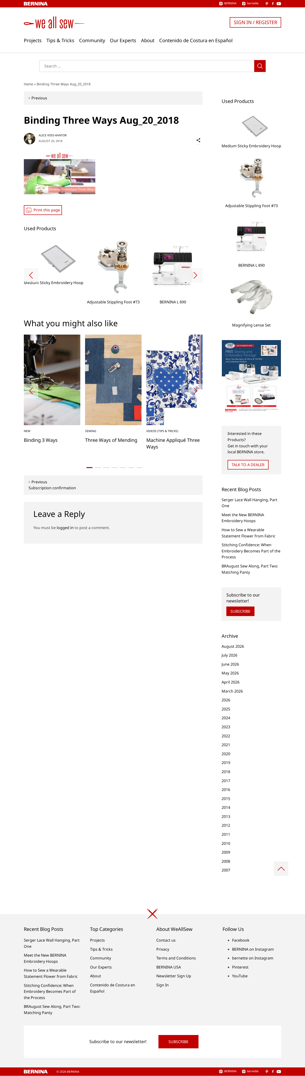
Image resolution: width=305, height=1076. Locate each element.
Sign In (162, 985)
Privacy (162, 949)
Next (195, 275)
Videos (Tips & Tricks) (162, 431)
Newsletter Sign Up (173, 976)
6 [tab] (131, 467)
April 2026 (230, 682)
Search (260, 66)
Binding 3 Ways (41, 440)
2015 (226, 798)
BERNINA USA (168, 967)
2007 (226, 870)
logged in (65, 527)
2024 (226, 717)
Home (28, 84)
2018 (226, 771)
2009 (226, 852)
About (147, 40)
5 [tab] (123, 467)
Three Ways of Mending (111, 440)
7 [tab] (139, 467)
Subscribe (240, 611)
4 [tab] (114, 467)
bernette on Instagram (252, 958)
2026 (226, 700)
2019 (226, 762)
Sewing (90, 431)
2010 (226, 843)
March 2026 (232, 691)
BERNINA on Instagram (253, 949)
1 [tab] (89, 467)
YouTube (240, 976)
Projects (33, 40)
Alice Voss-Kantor (52, 135)
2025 (226, 709)
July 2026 (229, 655)
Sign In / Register (255, 22)
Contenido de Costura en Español (196, 40)
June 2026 (230, 664)
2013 (226, 816)
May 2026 (230, 673)
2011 (226, 834)
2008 (226, 861)
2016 (226, 789)
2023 (226, 726)
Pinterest (240, 967)
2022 (226, 736)
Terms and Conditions (176, 958)
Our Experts (123, 40)
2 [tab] (98, 467)
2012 (226, 825)
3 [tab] (106, 467)
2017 (226, 780)
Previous (39, 98)
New (27, 431)
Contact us (166, 940)
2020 (226, 753)
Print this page (47, 210)
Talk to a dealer (248, 464)
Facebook (240, 940)
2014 (226, 807)
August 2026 (233, 646)
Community (92, 40)
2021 (226, 744)
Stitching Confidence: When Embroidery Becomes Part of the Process (251, 551)
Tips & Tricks (60, 40)
